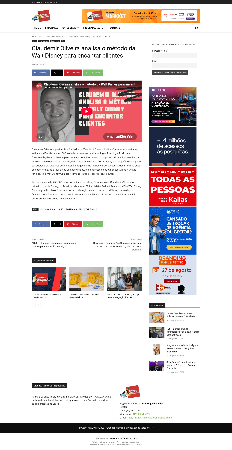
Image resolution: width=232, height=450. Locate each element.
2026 (34, 290)
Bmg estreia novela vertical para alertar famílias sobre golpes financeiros (182, 348)
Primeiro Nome (159, 50)
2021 (40, 36)
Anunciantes (43, 41)
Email (154, 61)
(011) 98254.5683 (141, 413)
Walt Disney (90, 209)
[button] (196, 28)
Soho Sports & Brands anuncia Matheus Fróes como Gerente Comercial (181, 365)
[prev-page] (34, 305)
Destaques (55, 41)
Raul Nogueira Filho (74, 209)
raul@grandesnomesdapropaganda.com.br (150, 417)
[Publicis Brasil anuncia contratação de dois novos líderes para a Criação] (156, 332)
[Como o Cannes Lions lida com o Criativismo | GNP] (49, 279)
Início (34, 36)
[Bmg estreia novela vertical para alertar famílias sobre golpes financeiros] (156, 349)
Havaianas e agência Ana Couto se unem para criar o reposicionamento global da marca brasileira (117, 246)
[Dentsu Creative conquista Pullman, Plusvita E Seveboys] (156, 317)
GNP (61, 209)
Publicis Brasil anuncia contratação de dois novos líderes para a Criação (183, 332)
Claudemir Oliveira (48, 209)
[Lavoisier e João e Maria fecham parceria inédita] (86, 279)
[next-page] (39, 305)
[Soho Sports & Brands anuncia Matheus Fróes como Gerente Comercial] (156, 366)
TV (63, 41)
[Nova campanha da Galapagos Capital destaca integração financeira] (124, 279)
